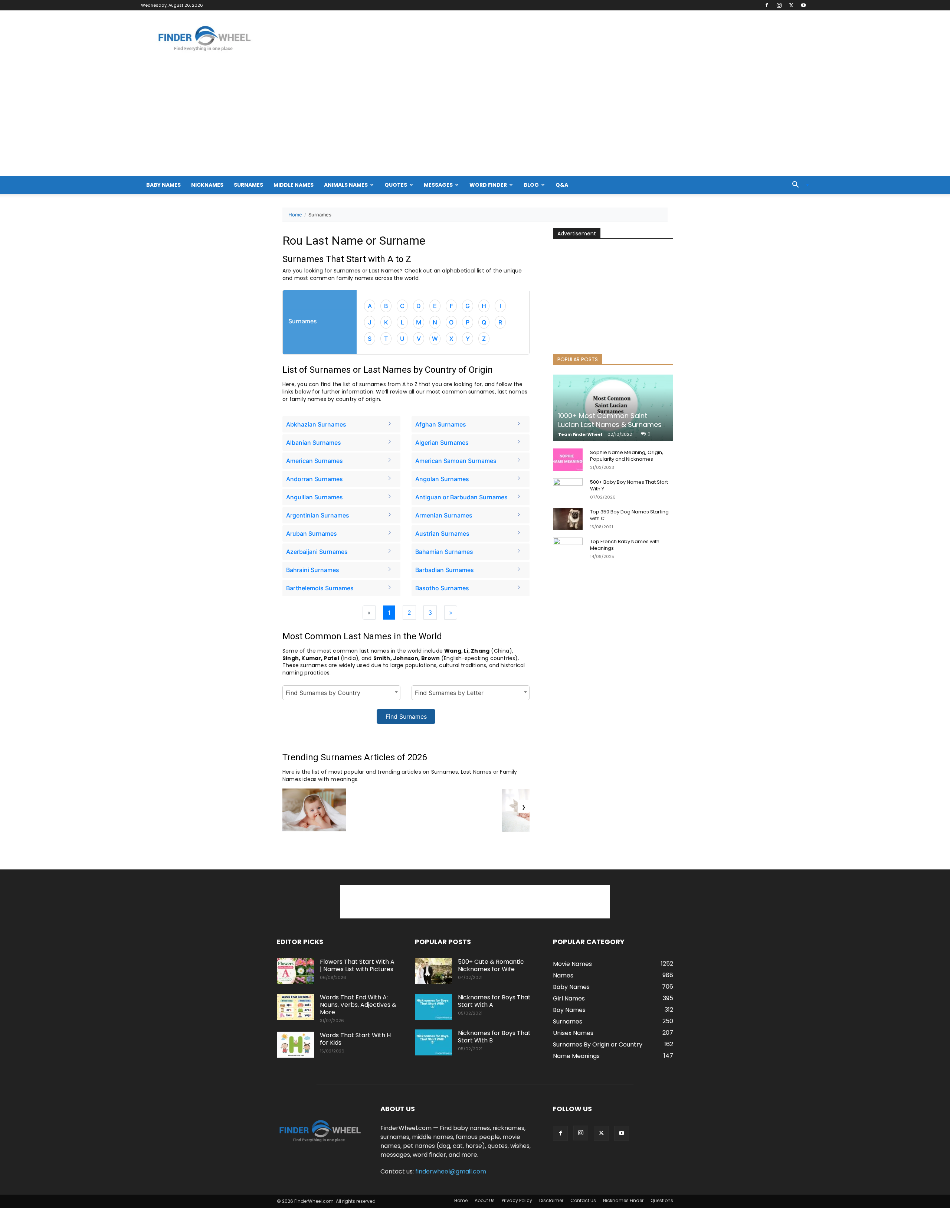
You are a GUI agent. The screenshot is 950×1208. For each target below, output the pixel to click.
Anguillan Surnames (314, 497)
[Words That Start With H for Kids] (295, 1045)
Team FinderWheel (580, 434)
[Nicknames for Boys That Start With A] (433, 1007)
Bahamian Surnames (444, 551)
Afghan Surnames (440, 424)
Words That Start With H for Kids (355, 1039)
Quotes (395, 185)
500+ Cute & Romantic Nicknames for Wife (491, 965)
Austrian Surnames (442, 533)
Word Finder (488, 185)
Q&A (562, 185)
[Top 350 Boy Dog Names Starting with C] (568, 519)
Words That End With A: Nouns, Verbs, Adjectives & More (358, 1004)
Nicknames (207, 185)
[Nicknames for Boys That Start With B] (433, 1042)
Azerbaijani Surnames (317, 551)
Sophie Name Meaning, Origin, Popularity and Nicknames (626, 456)
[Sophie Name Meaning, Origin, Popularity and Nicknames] (568, 459)
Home (295, 215)
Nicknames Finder (623, 1200)
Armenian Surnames (443, 515)
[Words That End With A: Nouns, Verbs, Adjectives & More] (295, 1007)
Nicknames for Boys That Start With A (494, 1001)
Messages (438, 185)
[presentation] (524, 806)
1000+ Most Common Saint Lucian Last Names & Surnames (610, 420)
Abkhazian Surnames (316, 424)
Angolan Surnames (442, 479)
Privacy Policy (517, 1200)
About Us (485, 1200)
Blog (531, 185)
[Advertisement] (475, 120)
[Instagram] (778, 5)
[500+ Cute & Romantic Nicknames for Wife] (433, 971)
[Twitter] (791, 5)
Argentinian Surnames (317, 515)
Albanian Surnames (313, 442)
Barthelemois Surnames (320, 588)
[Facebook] (766, 5)
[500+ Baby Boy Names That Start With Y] (568, 489)
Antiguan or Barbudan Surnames (461, 497)
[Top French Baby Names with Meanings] (568, 549)
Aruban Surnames (311, 533)
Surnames (248, 185)
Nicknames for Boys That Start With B (494, 1037)
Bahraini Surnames (312, 570)
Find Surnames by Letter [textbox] (449, 692)
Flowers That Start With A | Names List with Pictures (357, 965)
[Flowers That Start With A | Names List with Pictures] (295, 971)
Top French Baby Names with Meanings (624, 545)
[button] (798, 185)
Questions (662, 1200)
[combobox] (341, 692)
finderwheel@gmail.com (450, 1171)
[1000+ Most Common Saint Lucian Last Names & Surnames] (613, 408)
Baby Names (163, 185)
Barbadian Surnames (444, 570)
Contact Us (583, 1200)
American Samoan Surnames (456, 460)
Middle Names (293, 185)
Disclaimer (551, 1200)
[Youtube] (803, 5)
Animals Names (346, 185)
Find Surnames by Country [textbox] (323, 692)
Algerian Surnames (442, 442)
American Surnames (314, 460)
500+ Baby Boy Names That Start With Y (629, 485)
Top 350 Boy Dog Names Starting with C (629, 515)
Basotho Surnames (442, 588)
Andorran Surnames (314, 479)
